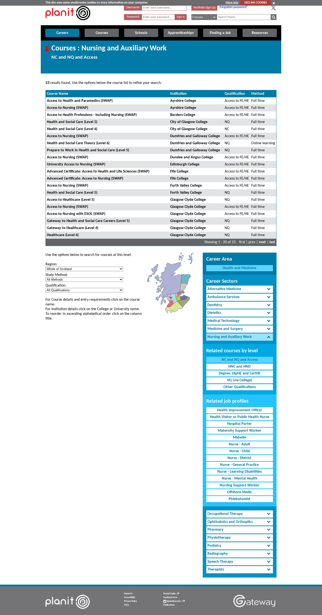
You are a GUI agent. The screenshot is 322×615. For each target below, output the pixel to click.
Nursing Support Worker (239, 485)
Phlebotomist (239, 499)
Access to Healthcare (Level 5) (71, 200)
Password (133, 16)
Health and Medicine (239, 268)
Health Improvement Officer (239, 410)
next (262, 242)
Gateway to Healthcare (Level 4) (72, 228)
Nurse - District (239, 458)
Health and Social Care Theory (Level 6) (78, 143)
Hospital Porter (239, 424)
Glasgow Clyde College (188, 200)
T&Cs (126, 605)
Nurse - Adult (239, 444)
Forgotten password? (233, 7)
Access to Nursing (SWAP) (67, 108)
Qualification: (55, 285)
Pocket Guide (169, 594)
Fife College (179, 171)
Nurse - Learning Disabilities (239, 472)
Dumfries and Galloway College (195, 136)
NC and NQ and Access (240, 360)
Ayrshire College (183, 101)
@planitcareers (173, 601)
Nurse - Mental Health (239, 478)
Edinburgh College (184, 164)
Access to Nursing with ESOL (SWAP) (76, 214)
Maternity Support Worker (239, 431)
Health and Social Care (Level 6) (72, 129)
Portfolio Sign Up (204, 7)
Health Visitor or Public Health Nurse (239, 417)
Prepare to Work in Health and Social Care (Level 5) (88, 150)
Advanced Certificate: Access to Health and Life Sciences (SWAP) (98, 171)
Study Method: (56, 275)
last (272, 242)
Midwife (239, 437)
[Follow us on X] (273, 8)
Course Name (57, 94)
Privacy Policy (130, 601)
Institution (178, 94)
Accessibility (129, 597)
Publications (169, 605)
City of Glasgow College (188, 122)
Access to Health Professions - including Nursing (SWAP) (92, 115)
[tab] (239, 289)
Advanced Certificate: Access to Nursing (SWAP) (85, 178)
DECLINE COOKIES (255, 2)
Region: (51, 264)
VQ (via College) (239, 380)
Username (133, 7)
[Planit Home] (67, 23)
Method (257, 94)
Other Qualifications (239, 387)
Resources (260, 33)
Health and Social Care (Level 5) (72, 122)
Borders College (182, 115)
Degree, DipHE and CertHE (239, 373)
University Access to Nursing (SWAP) (76, 164)
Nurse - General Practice (239, 465)
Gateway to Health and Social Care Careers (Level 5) (88, 221)
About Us (128, 594)
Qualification (235, 94)
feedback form (170, 597)
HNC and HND (239, 367)
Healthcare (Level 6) (63, 235)
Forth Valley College (186, 186)
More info (232, 2)
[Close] (273, 3)
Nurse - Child (239, 451)
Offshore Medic (239, 492)
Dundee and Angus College (191, 157)
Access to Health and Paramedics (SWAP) (80, 101)
